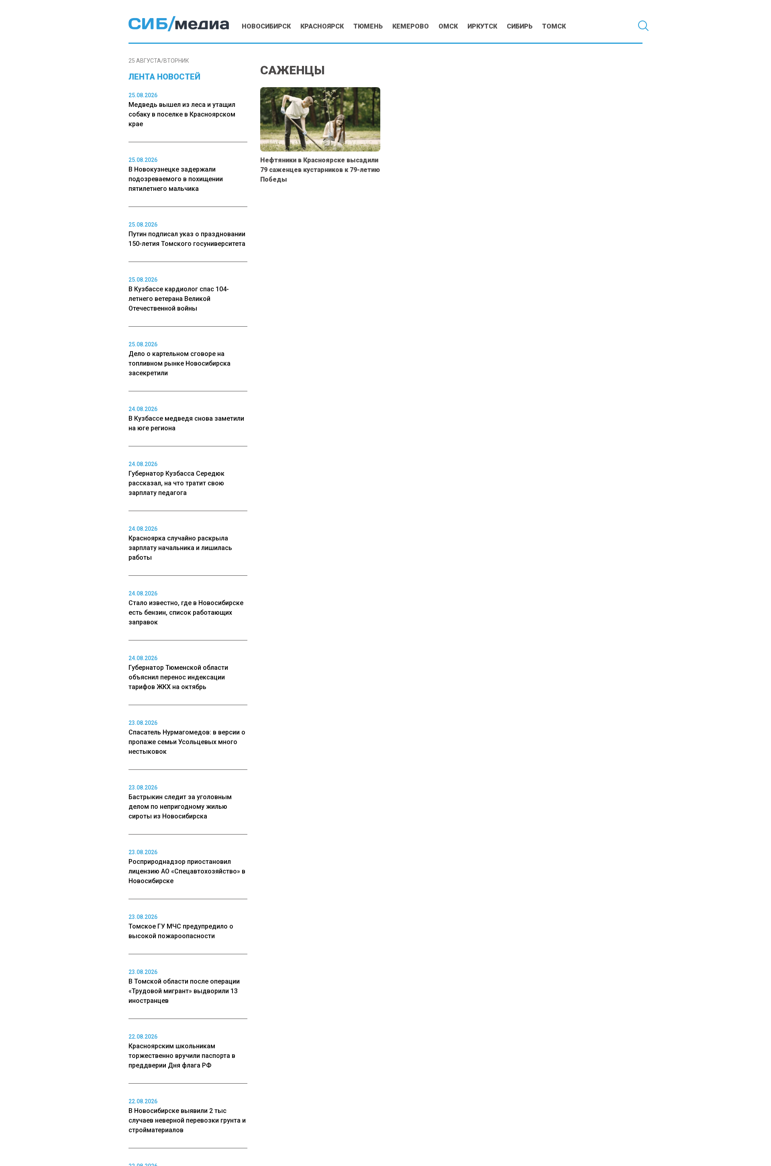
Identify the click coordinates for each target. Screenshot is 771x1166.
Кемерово (410, 26)
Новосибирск (266, 26)
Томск (554, 26)
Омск (448, 26)
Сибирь (519, 26)
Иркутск (482, 26)
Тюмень (368, 26)
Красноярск (322, 26)
